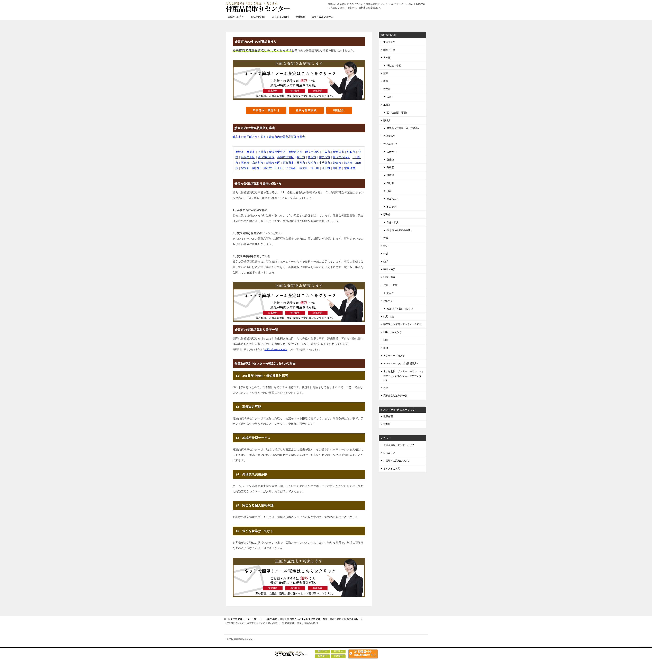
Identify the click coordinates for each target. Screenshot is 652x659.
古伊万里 (391, 151)
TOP (242, 619)
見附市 (301, 162)
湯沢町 (304, 168)
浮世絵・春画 (394, 65)
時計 (385, 253)
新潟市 (240, 151)
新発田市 (338, 151)
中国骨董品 (389, 42)
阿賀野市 (288, 162)
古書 (389, 96)
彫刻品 (387, 214)
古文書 (387, 89)
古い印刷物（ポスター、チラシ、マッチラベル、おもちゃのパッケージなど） (403, 375)
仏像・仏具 (393, 222)
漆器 (389, 191)
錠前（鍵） (389, 316)
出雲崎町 (291, 168)
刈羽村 (326, 168)
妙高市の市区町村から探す (249, 136)
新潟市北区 (248, 157)
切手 (385, 261)
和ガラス (391, 206)
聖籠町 (245, 168)
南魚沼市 (324, 157)
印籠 (385, 340)
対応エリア (389, 452)
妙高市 (337, 162)
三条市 (326, 151)
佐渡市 (312, 157)
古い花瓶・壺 (390, 144)
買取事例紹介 (258, 16)
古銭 (385, 238)
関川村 (337, 168)
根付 (385, 347)
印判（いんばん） (392, 332)
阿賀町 (256, 168)
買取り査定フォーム (322, 16)
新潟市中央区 (277, 151)
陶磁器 (390, 167)
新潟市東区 (312, 151)
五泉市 (245, 162)
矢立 (385, 387)
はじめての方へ (236, 16)
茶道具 (387, 120)
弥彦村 (267, 168)
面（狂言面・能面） (397, 112)
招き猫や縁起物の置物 (399, 230)
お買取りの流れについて (396, 460)
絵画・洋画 (389, 49)
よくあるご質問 (280, 16)
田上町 (279, 168)
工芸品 (387, 104)
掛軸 (385, 81)
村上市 (301, 157)
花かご (390, 293)
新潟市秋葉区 (266, 157)
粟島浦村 (349, 168)
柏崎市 (351, 151)
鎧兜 (385, 245)
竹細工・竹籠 (390, 285)
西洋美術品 (389, 136)
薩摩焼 (390, 159)
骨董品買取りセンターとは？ (398, 445)
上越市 (262, 151)
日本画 (387, 57)
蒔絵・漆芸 (389, 269)
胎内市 (348, 162)
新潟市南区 (273, 162)
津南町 (315, 168)
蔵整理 (387, 424)
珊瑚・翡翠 (389, 277)
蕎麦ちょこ (393, 198)
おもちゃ (388, 300)
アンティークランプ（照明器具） (401, 363)
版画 (385, 73)
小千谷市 (324, 162)
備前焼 (390, 175)
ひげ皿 (390, 183)
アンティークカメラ (394, 355)
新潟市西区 (295, 151)
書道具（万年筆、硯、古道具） (403, 128)
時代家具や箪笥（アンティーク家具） (403, 324)
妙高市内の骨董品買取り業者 (287, 136)
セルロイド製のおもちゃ (400, 308)
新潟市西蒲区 (341, 157)
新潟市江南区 (285, 157)
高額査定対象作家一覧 (395, 395)
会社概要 (300, 16)
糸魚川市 (257, 162)
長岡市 (251, 151)
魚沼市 (312, 162)
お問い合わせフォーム (276, 349)
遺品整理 (388, 416)
